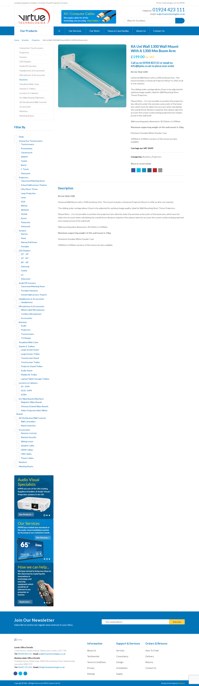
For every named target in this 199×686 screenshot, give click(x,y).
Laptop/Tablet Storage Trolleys (35, 379)
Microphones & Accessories (32, 75)
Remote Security (28, 437)
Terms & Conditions (96, 662)
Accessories (25, 106)
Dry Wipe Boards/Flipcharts (32, 97)
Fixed (23, 238)
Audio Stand (26, 370)
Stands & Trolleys (28, 88)
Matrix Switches (28, 425)
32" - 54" (25, 254)
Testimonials (93, 656)
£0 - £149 (25, 386)
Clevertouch (26, 152)
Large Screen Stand (30, 349)
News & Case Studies (118, 30)
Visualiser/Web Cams (29, 84)
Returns (149, 662)
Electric (24, 234)
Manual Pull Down (29, 242)
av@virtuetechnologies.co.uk (170, 14)
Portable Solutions (29, 290)
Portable (25, 246)
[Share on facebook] (133, 170)
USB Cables (26, 454)
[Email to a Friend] (160, 170)
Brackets (25, 40)
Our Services (75, 30)
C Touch (25, 169)
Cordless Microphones (31, 314)
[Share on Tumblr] (149, 170)
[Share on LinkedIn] (144, 170)
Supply (119, 673)
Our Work (94, 30)
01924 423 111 (169, 9)
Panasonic (25, 222)
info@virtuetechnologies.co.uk (52, 667)
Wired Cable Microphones (33, 310)
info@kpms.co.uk (141, 66)
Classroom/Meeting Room (33, 181)
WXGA (24, 205)
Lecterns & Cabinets (29, 93)
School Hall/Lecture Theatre (34, 185)
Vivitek (24, 214)
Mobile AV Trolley (29, 374)
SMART (24, 157)
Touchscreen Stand (30, 358)
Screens (23, 57)
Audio (23, 325)
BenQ (23, 165)
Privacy (91, 668)
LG (22, 274)
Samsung (25, 266)
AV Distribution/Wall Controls (33, 102)
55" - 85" (25, 258)
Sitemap (91, 673)
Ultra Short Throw (29, 189)
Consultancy (122, 656)
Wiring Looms (27, 441)
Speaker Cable (27, 445)
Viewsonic (25, 173)
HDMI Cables (27, 449)
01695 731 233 (25, 667)
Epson (24, 218)
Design (119, 662)
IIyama (24, 161)
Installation (121, 668)
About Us (141, 30)
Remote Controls (29, 433)
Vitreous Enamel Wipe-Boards (34, 406)
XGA (23, 201)
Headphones (27, 302)
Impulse (182, 683)
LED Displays (25, 61)
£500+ (24, 394)
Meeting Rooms (27, 115)
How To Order (152, 650)
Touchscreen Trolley (30, 362)
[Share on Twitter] (139, 170)
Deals (21, 136)
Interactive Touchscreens (31, 48)
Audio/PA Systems (28, 66)
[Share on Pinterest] (155, 170)
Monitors (24, 111)
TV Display (26, 338)
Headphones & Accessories (32, 70)
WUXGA (25, 210)
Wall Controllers (28, 421)
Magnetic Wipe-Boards (31, 402)
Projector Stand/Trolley (31, 366)
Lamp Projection (28, 193)
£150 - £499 (26, 390)
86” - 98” (25, 262)
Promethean (26, 148)
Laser (23, 197)
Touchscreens (27, 144)
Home (16, 40)
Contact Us (159, 30)
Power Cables (27, 458)
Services (120, 650)
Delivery (149, 656)
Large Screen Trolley (30, 354)
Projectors (36, 40)
